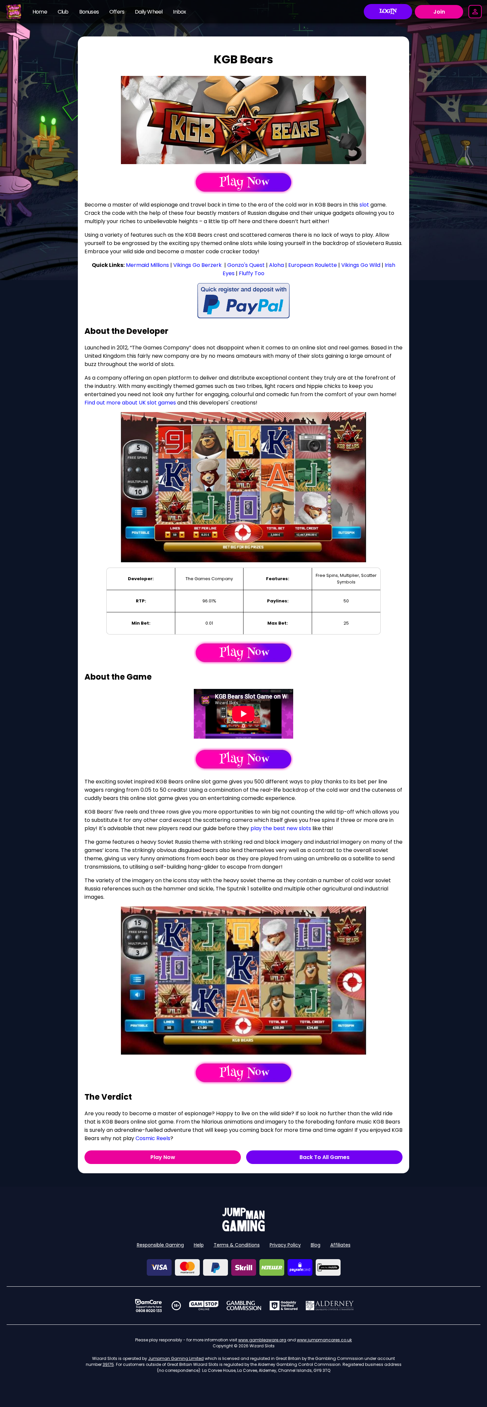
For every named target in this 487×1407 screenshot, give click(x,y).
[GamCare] (148, 1305)
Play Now (162, 1157)
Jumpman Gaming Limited (176, 1358)
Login (388, 12)
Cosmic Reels (152, 1138)
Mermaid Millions (147, 265)
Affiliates (340, 1245)
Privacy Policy (285, 1245)
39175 (108, 1364)
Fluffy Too (251, 273)
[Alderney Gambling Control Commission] (330, 1305)
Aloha (276, 265)
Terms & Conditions (237, 1245)
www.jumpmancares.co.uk (324, 1340)
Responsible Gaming (160, 1245)
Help (199, 1245)
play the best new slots (280, 828)
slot (364, 205)
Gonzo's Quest (246, 265)
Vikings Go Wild (360, 265)
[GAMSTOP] (204, 1305)
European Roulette (312, 265)
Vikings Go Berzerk (197, 265)
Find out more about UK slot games (130, 402)
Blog (315, 1245)
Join (439, 12)
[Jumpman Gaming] (243, 1229)
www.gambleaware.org (262, 1340)
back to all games (324, 1157)
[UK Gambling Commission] (244, 1305)
